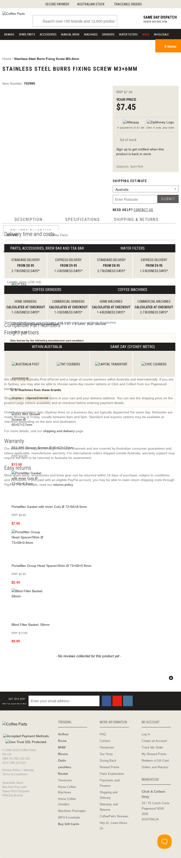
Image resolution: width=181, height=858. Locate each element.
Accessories (48, 34)
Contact (105, 741)
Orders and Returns (155, 767)
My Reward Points (154, 754)
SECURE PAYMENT (57, 4)
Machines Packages (72, 811)
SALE (145, 34)
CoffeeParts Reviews (114, 816)
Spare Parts (27, 34)
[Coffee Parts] (13, 13)
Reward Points (109, 767)
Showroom (107, 747)
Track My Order (152, 747)
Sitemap (28, 770)
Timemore (65, 780)
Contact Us (143, 210)
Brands (9, 34)
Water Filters (128, 34)
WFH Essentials (69, 817)
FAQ (103, 734)
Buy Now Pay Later (14, 787)
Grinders (108, 34)
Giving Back (108, 760)
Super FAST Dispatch (16, 791)
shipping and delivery (59, 431)
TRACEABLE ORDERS (128, 4)
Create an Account (154, 741)
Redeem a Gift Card (155, 760)
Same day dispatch (160, 17)
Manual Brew (70, 34)
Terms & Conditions (14, 774)
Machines (90, 34)
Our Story (106, 754)
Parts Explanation (112, 774)
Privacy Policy (11, 770)
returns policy (63, 484)
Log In (146, 734)
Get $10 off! (14, 701)
